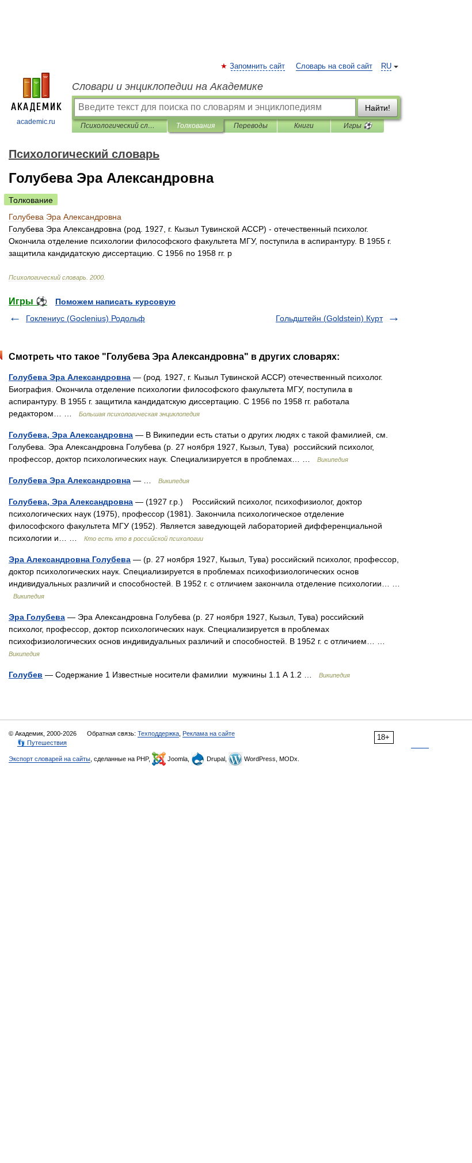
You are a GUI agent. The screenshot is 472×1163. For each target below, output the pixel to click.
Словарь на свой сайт (334, 66)
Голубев (26, 674)
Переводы (251, 126)
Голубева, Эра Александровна (71, 434)
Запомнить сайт (258, 66)
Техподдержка (158, 733)
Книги (304, 126)
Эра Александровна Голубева (70, 559)
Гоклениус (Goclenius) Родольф (85, 318)
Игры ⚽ (358, 126)
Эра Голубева (37, 617)
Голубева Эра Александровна (70, 377)
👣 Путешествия (42, 742)
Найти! (377, 107)
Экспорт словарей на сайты (49, 758)
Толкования (195, 126)
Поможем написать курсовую (115, 301)
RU (386, 66)
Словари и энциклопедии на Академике (167, 86)
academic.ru (36, 122)
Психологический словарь (119, 126)
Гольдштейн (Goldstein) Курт (329, 318)
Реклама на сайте (208, 733)
